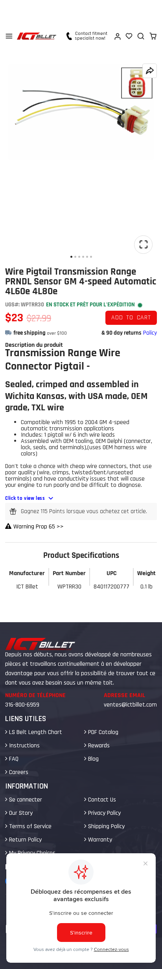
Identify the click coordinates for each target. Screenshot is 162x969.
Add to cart (131, 317)
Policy (150, 333)
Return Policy (24, 840)
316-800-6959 (22, 705)
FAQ (12, 759)
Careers (17, 772)
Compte (117, 36)
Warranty (99, 840)
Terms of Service (29, 826)
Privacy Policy (104, 813)
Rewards (98, 745)
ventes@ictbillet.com (130, 705)
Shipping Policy (106, 826)
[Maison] (36, 36)
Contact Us (101, 800)
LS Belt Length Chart (34, 732)
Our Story (20, 813)
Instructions (23, 745)
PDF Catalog (102, 732)
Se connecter (24, 800)
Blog (93, 759)
